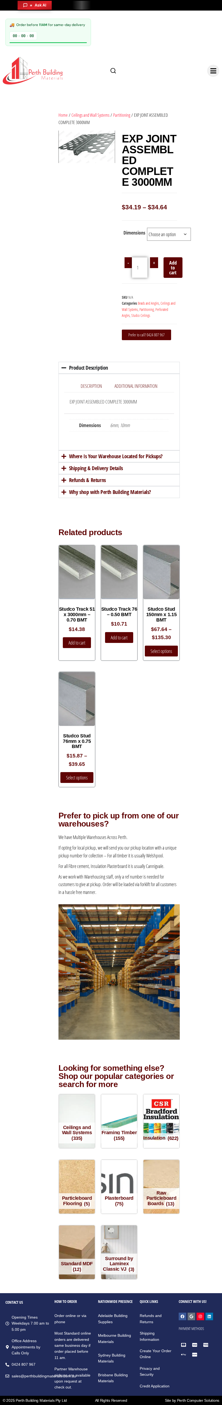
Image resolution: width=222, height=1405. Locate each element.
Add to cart (173, 267)
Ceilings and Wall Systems (90, 115)
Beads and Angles (148, 303)
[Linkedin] (209, 1316)
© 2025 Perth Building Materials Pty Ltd (35, 1400)
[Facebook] (182, 1316)
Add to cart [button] (76, 642)
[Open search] (113, 70)
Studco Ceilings (140, 315)
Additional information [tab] (136, 386)
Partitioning (121, 115)
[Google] (191, 1316)
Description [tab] (91, 386)
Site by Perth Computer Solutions (192, 1400)
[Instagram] (200, 1316)
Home (63, 115)
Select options (161, 651)
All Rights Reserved (111, 1400)
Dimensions (134, 232)
